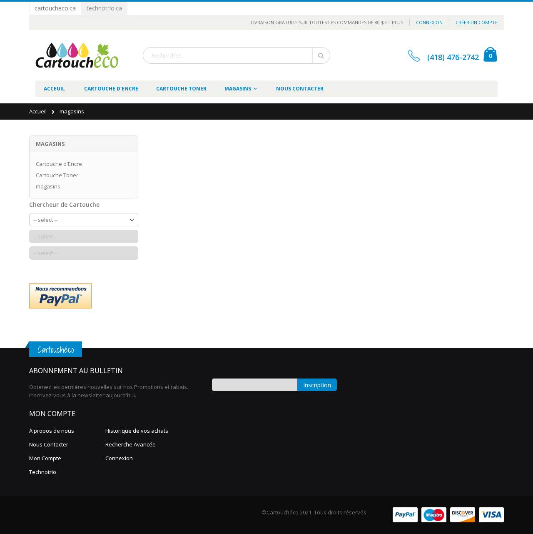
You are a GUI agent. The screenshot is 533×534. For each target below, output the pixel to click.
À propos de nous (51, 430)
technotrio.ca (104, 8)
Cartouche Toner (57, 175)
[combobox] (236, 55)
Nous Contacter (48, 444)
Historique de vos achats (136, 430)
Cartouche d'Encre (59, 164)
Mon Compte (45, 458)
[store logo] (77, 55)
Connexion (429, 22)
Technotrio (42, 472)
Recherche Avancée (130, 444)
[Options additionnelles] (60, 295)
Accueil (38, 111)
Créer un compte (477, 22)
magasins (48, 186)
